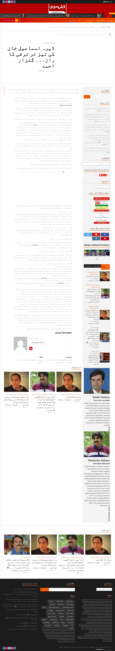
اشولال (97, 350)
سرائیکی (93, 350)
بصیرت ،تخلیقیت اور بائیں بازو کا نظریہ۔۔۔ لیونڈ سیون (59, 359)
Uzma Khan (48, 625)
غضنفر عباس (70, 402)
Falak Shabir (69, 613)
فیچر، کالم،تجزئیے (50, 42)
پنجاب (92, 631)
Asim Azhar (70, 604)
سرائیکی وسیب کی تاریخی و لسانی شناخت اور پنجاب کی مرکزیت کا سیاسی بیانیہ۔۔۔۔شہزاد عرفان (97, 127)
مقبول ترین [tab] (107, 267)
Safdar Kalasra (101, 397)
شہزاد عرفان (73, 394)
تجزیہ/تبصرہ (89, 20)
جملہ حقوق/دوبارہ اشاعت (90, 647)
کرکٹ (86, 637)
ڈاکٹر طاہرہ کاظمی (105, 634)
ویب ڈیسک (51, 71)
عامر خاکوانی (107, 619)
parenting (70, 622)
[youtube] (109, 515)
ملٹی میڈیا (90, 625)
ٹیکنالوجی (107, 631)
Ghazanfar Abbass (99, 460)
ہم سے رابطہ (72, 20)
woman (71, 628)
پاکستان (98, 631)
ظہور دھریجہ (102, 616)
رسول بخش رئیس (89, 610)
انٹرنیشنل (86, 600)
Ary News (51, 601)
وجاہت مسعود (97, 628)
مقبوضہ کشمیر (107, 625)
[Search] (20, 20)
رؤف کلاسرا (108, 610)
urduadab (65, 625)
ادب (110, 600)
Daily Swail (70, 610)
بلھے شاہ (63, 628)
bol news (52, 604)
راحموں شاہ (47, 631)
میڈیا (82, 625)
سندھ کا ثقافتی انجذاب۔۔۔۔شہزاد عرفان (92, 278)
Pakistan (44, 619)
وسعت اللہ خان (86, 628)
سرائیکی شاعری (95, 352)
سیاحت (48, 394)
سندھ (90, 613)
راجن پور (99, 610)
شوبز (84, 613)
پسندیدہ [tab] (89, 266)
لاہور (83, 619)
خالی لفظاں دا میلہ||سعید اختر (28, 623)
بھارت (95, 604)
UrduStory (57, 625)
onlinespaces (53, 619)
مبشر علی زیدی (106, 622)
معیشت (89, 622)
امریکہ (95, 600)
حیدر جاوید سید (68, 631)
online (61, 619)
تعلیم (109, 607)
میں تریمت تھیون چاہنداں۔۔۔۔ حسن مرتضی (30, 359)
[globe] (109, 520)
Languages (99, 649)
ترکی (44, 628)
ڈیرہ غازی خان (106, 637)
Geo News (61, 613)
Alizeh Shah (60, 601)
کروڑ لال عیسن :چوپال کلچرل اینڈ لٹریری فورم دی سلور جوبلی (64, 15)
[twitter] (109, 510)
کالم (44, 42)
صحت (110, 616)
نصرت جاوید (50, 637)
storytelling (46, 622)
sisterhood (55, 622)
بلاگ (91, 327)
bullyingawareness (54, 607)
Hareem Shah (51, 613)
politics (63, 622)
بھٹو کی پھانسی (53, 628)
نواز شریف (70, 641)
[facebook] (109, 427)
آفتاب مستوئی (96, 327)
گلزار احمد (107, 640)
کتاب (79, 20)
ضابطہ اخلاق (64, 647)
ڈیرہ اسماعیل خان (91, 634)
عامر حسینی (92, 616)
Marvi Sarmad (52, 616)
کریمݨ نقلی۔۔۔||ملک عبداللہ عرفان (27, 614)
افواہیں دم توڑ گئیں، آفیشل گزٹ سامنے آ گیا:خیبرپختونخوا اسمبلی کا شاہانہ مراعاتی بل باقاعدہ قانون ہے (92, 295)
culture (44, 607)
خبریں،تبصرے (57, 631)
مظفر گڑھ (96, 622)
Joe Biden (62, 616)
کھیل (80, 637)
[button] (107, 253)
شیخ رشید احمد (61, 637)
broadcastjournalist (67, 607)
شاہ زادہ (70, 637)
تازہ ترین (88, 604)
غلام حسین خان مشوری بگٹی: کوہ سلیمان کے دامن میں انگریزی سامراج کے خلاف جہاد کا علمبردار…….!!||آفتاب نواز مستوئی (92, 338)
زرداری (71, 634)
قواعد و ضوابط (74, 647)
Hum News (70, 616)
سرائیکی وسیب (101, 20)
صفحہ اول (110, 20)
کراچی (92, 637)
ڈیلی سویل (62, 641)
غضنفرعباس (44, 394)
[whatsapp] (109, 430)
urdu (72, 625)
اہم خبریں (79, 394)
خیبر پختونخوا (87, 607)
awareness (61, 604)
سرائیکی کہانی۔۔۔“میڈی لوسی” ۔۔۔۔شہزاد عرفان (23, 629)
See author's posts (38, 342)
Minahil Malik (69, 619)
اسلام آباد (103, 600)
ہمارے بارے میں (105, 647)
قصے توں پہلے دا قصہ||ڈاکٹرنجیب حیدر (27, 626)
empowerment (60, 610)
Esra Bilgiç (50, 610)
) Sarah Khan (69, 601)
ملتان (98, 625)
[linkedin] (109, 512)
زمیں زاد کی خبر (61, 634)
